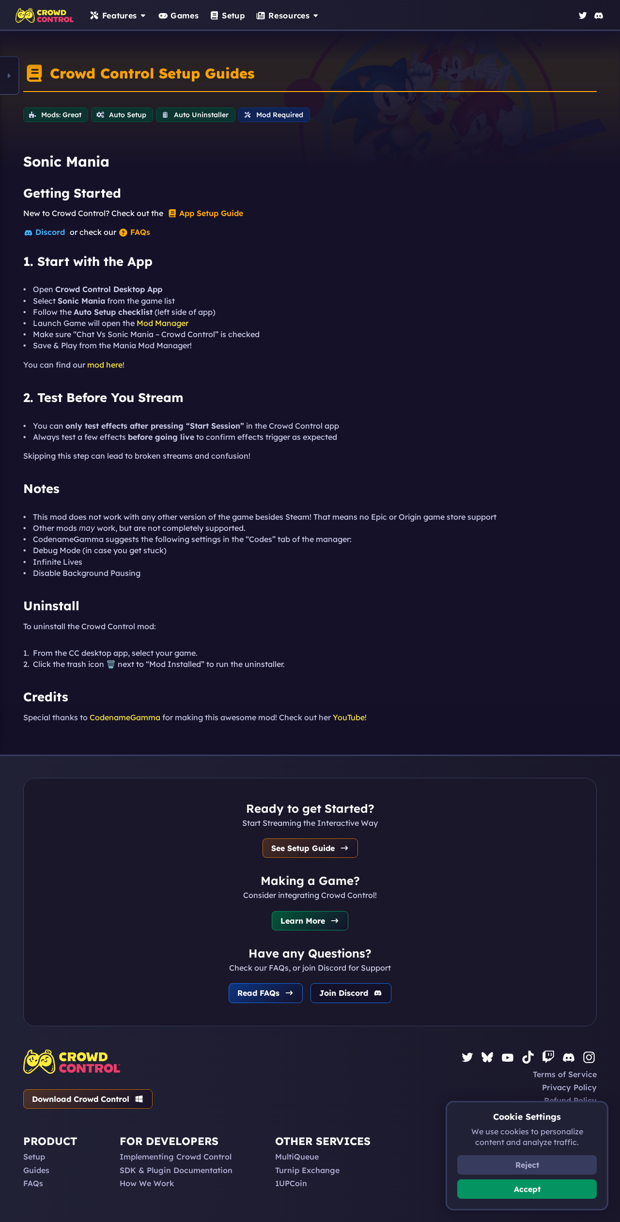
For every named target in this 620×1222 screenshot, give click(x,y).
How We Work (147, 1183)
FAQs (33, 1183)
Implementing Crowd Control (176, 1156)
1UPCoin (291, 1183)
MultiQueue (297, 1156)
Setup (34, 1156)
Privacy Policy (569, 1087)
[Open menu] (9, 75)
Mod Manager (162, 323)
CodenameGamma (125, 717)
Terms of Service (565, 1074)
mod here (105, 365)
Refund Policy (570, 1100)
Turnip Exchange (307, 1170)
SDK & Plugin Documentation (176, 1170)
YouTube (349, 717)
